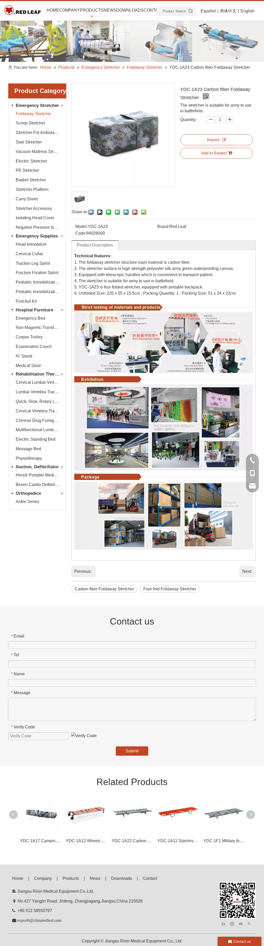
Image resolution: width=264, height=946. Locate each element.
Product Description (95, 245)
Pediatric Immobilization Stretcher (40, 282)
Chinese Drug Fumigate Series (40, 420)
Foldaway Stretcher (33, 114)
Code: (80, 233)
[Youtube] (241, 923)
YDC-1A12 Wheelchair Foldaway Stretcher (86, 841)
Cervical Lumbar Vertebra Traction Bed (40, 382)
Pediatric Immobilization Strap (40, 291)
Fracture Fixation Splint (37, 272)
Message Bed (28, 449)
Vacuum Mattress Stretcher (40, 151)
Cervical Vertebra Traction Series (40, 411)
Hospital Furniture (34, 310)
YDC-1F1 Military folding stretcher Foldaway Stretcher (223, 841)
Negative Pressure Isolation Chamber (40, 227)
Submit (132, 751)
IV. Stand (24, 356)
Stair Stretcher (29, 142)
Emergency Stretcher (37, 105)
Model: (81, 226)
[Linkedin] (232, 923)
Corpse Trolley (29, 337)
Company (43, 878)
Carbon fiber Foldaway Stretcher (104, 589)
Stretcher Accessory (34, 208)
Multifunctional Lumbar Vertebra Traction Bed (40, 430)
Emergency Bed (30, 318)
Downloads (121, 878)
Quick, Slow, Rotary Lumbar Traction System (40, 401)
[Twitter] (249, 923)
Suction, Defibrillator (37, 466)
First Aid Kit (26, 301)
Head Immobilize (31, 244)
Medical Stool (28, 365)
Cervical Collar (29, 254)
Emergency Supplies (37, 236)
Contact (150, 878)
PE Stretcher (27, 170)
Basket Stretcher (31, 180)
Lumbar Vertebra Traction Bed (40, 392)
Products (71, 878)
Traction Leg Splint (33, 263)
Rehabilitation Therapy (39, 374)
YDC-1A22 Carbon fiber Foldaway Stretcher (132, 841)
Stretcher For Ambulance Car (40, 132)
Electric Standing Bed (35, 439)
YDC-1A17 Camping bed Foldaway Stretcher (40, 841)
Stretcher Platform (32, 189)
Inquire (213, 140)
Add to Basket (214, 153)
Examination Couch (34, 346)
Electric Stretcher (31, 161)
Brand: (163, 226)
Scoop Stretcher (30, 123)
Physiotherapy (29, 458)
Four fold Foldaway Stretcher (169, 589)
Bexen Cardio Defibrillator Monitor (40, 484)
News (95, 878)
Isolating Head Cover (35, 218)
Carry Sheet (27, 199)
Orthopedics (28, 493)
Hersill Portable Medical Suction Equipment (40, 475)
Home (17, 878)
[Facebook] (223, 923)
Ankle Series (27, 501)
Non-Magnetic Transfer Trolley (40, 327)
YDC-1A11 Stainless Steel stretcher (178, 841)
